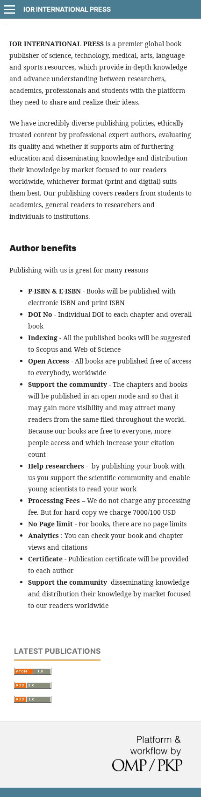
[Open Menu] (9, 9)
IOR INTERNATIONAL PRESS (67, 9)
